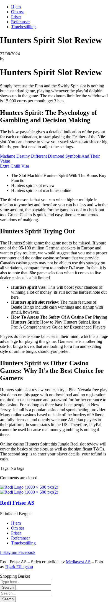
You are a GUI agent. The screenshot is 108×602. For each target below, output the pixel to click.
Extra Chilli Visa (14, 166)
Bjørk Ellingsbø (19, 566)
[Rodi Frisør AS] (29, 487)
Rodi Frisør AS (17, 503)
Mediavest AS (78, 561)
